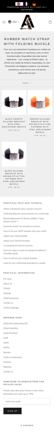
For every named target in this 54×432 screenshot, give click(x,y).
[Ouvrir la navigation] (4, 22)
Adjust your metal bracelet (15, 236)
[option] (27, 4)
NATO (6, 342)
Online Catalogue (11, 307)
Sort (26, 83)
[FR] (27, 4)
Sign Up (12, 411)
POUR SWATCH (10, 328)
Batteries (7, 366)
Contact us (8, 303)
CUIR (5, 338)
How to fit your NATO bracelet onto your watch (24, 231)
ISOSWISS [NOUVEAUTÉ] (15, 323)
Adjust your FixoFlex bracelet (16, 240)
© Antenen (27, 425)
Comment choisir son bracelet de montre (21, 226)
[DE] (35, 4)
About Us (7, 283)
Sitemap (7, 293)
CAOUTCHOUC (10, 333)
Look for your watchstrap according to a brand (24, 263)
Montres (7, 362)
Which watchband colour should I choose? (22, 208)
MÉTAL (6, 347)
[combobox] (19, 4)
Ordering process (11, 298)
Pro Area (7, 279)
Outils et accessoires (12, 357)
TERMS (6, 288)
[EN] (19, 4)
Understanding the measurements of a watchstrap (26, 213)
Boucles (7, 352)
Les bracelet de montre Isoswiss (18, 245)
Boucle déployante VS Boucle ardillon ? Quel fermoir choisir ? (23, 220)
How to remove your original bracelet (20, 258)
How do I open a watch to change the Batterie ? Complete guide (24, 252)
